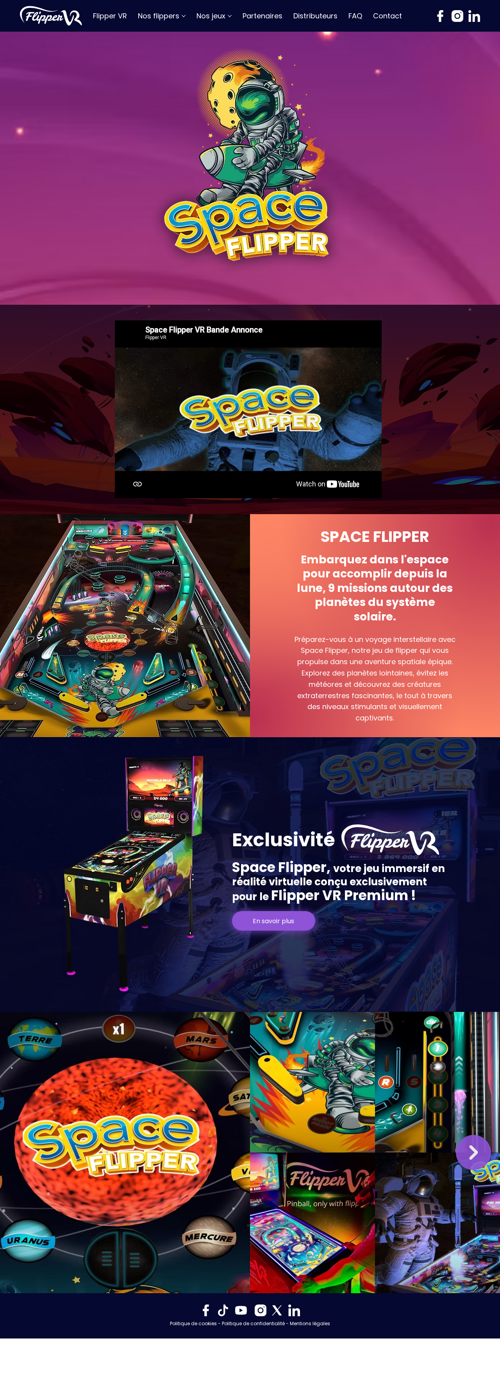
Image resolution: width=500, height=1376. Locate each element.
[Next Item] (473, 1152)
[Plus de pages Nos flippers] (184, 16)
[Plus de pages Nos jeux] (230, 16)
